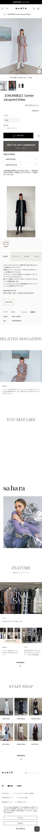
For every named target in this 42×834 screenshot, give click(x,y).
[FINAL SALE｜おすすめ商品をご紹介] (21, 598)
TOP (4, 14)
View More (21, 756)
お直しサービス (12, 128)
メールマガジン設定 (22, 798)
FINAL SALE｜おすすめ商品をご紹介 (13, 621)
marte (7, 618)
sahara (15, 312)
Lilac (5, 454)
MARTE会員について (7, 798)
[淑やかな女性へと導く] (21, 366)
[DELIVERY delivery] (21, 2)
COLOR (5, 115)
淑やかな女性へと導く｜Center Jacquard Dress (18, 293)
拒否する (20, 823)
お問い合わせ (5, 793)
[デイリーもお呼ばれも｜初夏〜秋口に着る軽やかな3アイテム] (10, 635)
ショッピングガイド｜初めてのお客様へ (23, 793)
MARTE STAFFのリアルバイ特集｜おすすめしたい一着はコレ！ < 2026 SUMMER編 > (32, 653)
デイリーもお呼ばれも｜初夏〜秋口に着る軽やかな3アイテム (11, 653)
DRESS (32, 312)
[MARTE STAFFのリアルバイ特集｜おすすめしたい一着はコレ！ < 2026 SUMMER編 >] (32, 635)
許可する (20, 818)
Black (7, 454)
